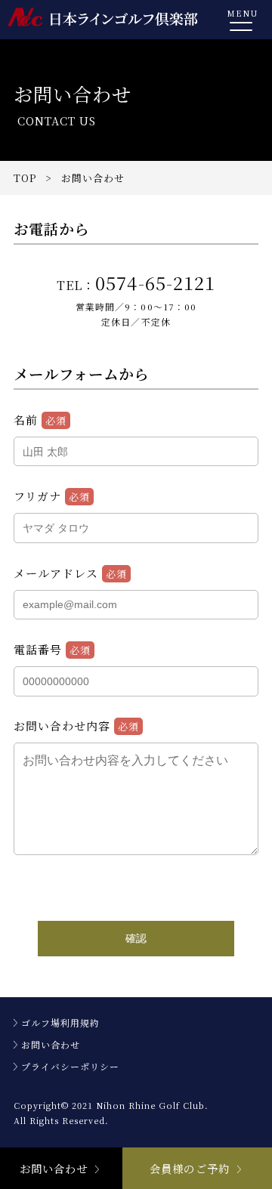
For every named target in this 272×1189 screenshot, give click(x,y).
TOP (25, 178)
